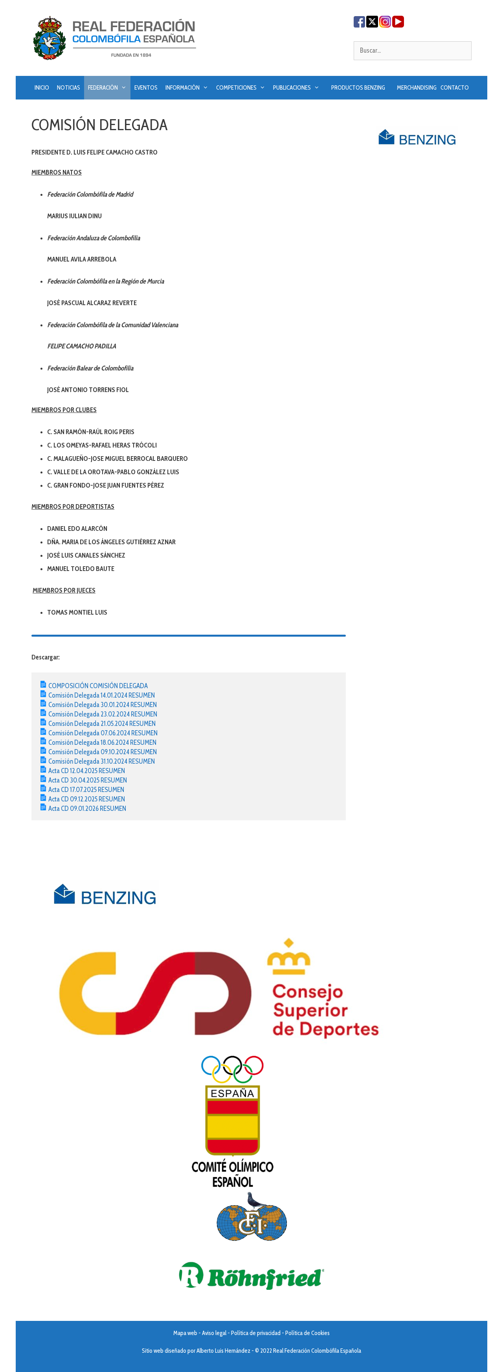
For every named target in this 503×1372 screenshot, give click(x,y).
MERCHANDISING (417, 87)
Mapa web (185, 1333)
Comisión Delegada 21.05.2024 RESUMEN (102, 723)
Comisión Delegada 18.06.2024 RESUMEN (102, 742)
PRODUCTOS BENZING (358, 87)
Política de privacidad (256, 1333)
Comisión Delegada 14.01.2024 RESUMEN (101, 695)
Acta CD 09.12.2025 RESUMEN (86, 799)
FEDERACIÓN (103, 87)
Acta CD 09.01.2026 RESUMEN (87, 808)
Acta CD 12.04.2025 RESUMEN (86, 771)
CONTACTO (455, 87)
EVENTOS (146, 87)
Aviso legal (214, 1333)
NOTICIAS (68, 87)
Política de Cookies (307, 1333)
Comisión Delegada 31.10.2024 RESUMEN (101, 761)
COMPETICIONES (236, 87)
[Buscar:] (413, 50)
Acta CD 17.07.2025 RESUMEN (86, 790)
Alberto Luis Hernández (223, 1350)
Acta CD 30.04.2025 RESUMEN (87, 780)
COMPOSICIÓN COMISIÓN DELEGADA (98, 686)
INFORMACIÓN (182, 87)
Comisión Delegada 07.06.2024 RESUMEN (103, 733)
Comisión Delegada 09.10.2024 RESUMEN (102, 752)
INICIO (42, 87)
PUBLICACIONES (292, 87)
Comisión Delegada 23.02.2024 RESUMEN (102, 714)
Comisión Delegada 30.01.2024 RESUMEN (102, 705)
